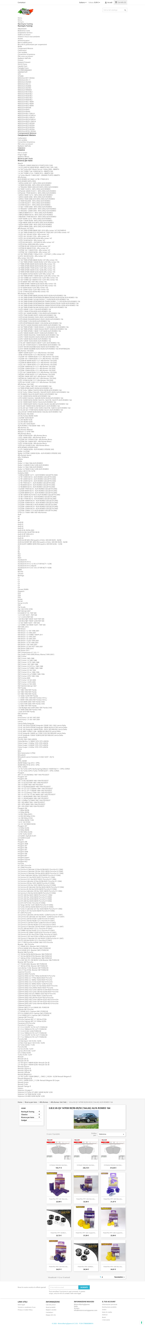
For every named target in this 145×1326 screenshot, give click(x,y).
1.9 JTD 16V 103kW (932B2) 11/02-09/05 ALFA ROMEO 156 (39, 313)
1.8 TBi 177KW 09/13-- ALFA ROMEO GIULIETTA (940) (37, 499)
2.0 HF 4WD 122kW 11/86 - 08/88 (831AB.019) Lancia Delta (39, 731)
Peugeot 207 (22, 826)
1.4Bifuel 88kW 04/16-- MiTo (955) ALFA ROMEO (35, 215)
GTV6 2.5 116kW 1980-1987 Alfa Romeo (32, 512)
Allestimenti (22, 29)
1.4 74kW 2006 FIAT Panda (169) (29, 710)
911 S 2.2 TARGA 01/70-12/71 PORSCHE (32, 1033)
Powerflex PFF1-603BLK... (59, 1233)
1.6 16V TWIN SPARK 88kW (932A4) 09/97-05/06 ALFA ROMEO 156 (42, 295)
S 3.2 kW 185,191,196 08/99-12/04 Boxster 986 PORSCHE (38, 960)
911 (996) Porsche (24, 867)
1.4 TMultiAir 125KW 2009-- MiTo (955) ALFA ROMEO (37, 211)
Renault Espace (23, 1066)
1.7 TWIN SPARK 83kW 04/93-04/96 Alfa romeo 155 (36, 264)
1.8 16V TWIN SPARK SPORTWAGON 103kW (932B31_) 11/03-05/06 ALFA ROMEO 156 (49, 301)
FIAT (19, 605)
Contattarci (49, 1312)
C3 (19, 581)
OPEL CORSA (22, 767)
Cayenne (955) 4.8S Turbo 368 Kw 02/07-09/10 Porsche (38, 999)
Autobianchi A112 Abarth (27, 566)
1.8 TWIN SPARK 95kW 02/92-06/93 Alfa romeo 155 (36, 272)
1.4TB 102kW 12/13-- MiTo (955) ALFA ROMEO (34, 219)
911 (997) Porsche (24, 913)
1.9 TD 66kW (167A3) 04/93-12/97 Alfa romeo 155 (36, 274)
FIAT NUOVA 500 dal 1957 (27, 686)
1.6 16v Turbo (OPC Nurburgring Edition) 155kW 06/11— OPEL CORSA (44, 769)
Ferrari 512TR (23, 603)
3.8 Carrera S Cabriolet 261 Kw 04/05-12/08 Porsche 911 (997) (40, 938)
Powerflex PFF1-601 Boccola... (58, 1199)
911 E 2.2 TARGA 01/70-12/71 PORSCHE (32, 1029)
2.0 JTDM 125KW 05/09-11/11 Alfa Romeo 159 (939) (36, 370)
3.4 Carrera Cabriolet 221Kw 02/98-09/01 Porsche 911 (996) (40, 881)
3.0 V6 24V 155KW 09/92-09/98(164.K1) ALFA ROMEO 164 (39, 406)
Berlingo (21, 575)
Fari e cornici (22, 153)
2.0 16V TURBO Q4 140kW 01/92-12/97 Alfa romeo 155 (38, 280)
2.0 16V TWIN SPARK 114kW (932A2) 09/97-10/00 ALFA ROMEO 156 (42, 329)
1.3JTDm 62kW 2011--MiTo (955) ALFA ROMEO (34, 183)
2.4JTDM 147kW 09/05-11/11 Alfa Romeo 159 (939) (36, 374)
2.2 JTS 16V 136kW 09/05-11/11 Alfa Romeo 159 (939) (37, 372)
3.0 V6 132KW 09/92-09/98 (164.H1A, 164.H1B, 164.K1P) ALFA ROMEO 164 (45, 400)
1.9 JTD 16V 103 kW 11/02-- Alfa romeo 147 (33, 236)
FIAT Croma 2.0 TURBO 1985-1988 (30, 668)
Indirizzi (105, 1315)
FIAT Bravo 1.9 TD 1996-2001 (28, 643)
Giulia (20, 461)
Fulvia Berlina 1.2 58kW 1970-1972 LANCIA (33, 741)
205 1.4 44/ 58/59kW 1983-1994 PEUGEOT (33, 781)
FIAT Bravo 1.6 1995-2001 (27, 637)
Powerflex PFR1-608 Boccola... (113, 1267)
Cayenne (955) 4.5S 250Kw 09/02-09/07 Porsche (35, 988)
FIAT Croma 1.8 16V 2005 (27, 680)
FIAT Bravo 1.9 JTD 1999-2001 (28, 641)
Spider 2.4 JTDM (23, 451)
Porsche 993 (22, 1047)
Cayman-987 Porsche (25, 1017)
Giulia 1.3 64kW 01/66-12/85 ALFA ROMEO (33, 465)
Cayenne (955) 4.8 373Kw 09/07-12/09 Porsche (35, 995)
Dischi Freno (22, 64)
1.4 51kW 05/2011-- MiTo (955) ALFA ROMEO (34, 203)
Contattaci (21, 2)
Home (23, 1108)
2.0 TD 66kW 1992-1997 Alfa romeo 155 (32, 282)
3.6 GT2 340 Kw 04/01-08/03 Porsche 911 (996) (35, 895)
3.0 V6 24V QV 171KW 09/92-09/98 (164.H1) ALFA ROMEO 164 (40, 410)
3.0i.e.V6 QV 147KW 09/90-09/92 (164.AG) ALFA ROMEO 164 (40, 412)
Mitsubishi (22, 755)
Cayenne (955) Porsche (26, 974)
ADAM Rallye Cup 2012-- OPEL (29, 763)
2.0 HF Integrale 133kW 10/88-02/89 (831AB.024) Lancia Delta (40, 735)
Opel (19, 759)
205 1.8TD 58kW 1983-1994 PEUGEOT (31, 804)
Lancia (20, 721)
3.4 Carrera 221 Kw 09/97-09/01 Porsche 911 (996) (36, 877)
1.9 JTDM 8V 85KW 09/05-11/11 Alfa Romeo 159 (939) (37, 361)
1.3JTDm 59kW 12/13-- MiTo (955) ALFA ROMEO (35, 195)
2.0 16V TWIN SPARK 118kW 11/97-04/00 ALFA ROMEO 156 (39, 331)
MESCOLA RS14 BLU (25, 92)
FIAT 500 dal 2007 (24, 611)
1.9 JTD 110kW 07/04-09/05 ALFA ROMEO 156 (34, 311)
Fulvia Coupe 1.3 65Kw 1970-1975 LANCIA (33, 747)
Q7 (19, 550)
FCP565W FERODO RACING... (113, 1165)
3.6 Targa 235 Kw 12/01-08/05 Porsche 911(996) (35, 905)
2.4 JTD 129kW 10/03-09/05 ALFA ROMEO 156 (34, 341)
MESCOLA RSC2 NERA (26, 104)
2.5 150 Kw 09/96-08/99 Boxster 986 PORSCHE (35, 954)
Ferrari (20, 601)
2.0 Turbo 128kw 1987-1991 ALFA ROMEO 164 (34, 386)
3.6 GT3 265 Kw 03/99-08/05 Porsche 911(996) (35, 899)
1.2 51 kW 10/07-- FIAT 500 (27, 615)
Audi (19, 514)
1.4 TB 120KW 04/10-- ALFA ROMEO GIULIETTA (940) (37, 479)
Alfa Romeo (22, 177)
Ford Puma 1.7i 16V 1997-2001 (29, 719)
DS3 (19, 593)
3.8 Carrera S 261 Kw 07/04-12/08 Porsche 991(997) (37, 936)
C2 (19, 579)
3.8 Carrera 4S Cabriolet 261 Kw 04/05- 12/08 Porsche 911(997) (41, 917)
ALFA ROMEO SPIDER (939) (28, 447)
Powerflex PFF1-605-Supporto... (86, 1233)
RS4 (19, 556)
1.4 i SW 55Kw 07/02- (25, 818)
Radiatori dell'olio (24, 58)
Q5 (19, 548)
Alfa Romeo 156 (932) (26, 293)
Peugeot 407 (22, 850)
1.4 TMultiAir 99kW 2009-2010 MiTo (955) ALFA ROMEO (38, 187)
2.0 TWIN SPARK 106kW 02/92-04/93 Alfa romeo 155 (37, 284)
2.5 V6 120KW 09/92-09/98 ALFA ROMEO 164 (34, 396)
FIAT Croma (22, 656)
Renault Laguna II (24, 1068)
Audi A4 (20, 538)
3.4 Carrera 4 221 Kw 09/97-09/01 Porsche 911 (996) (37, 879)
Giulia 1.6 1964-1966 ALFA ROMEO (30, 467)
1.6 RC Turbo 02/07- (25, 834)
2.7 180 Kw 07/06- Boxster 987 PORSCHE (33, 966)
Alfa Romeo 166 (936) (26, 414)
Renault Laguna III (24, 1070)
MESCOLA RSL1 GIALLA (26, 113)
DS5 (19, 597)
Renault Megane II (24, 1074)
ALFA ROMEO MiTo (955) (27, 181)
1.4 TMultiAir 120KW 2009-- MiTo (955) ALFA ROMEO (37, 209)
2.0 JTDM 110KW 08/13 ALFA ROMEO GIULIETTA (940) (37, 504)
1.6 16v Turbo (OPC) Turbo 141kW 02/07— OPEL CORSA (38, 771)
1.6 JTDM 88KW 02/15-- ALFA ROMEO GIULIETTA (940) (37, 493)
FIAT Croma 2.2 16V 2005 (27, 684)
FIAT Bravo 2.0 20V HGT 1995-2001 (30, 646)
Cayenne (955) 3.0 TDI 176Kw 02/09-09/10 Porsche (36, 976)
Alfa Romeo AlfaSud (25, 430)
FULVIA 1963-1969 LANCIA (27, 739)
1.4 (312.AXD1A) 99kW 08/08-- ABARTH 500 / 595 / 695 (37, 167)
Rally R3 (20, 840)
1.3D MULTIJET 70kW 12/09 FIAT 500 (31, 621)
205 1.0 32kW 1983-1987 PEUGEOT (30, 784)
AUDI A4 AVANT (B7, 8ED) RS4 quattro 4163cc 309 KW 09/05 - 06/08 (42, 542)
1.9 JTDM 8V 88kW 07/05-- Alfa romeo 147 (33, 248)
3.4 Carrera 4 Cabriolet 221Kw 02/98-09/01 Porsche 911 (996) (40, 869)
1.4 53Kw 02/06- (23, 828)
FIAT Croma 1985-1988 (26, 658)
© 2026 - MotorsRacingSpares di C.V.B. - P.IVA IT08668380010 (72, 1323)
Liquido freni (22, 66)
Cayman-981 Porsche (25, 1009)
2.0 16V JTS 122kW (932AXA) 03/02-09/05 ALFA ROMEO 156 (39, 325)
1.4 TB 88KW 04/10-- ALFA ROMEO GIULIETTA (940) (36, 487)
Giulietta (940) (23, 473)
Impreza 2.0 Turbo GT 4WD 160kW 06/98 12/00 (35, 1092)
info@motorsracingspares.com (85, 1310)
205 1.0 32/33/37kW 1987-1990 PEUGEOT (33, 783)
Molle (20, 46)
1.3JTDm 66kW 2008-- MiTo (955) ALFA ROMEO (35, 197)
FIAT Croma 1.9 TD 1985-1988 (28, 662)
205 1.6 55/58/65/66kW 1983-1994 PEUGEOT (34, 786)
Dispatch (21, 591)
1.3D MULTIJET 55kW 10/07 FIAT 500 (31, 619)
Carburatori (22, 50)
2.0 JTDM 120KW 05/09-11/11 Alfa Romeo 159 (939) (36, 368)
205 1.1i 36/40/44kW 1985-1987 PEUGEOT (33, 798)
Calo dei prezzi (51, 1305)
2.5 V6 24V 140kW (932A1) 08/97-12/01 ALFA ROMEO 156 (39, 343)
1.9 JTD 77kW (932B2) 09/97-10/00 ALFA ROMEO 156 (37, 315)
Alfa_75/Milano (23, 457)
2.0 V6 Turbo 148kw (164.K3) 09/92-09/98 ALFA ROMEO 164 (40, 390)
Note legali (21, 1305)
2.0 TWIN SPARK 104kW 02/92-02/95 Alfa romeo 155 (37, 286)
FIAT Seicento (23, 713)
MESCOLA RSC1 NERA (26, 102)
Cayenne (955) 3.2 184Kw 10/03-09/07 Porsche (35, 980)
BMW (20, 570)
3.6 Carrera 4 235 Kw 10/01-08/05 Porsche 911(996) (37, 885)
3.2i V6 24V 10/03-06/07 (26, 424)
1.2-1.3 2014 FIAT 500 (25, 617)
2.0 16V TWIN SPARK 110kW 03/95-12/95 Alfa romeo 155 (38, 276)
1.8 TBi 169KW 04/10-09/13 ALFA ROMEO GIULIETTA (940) (39, 495)
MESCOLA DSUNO (24, 88)
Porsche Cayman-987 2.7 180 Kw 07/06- (32, 1019)
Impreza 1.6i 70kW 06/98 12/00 (29, 1094)
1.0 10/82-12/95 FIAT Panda (28, 696)
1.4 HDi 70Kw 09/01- (25, 814)
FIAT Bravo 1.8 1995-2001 (27, 639)
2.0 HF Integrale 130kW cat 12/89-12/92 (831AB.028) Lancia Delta (42, 733)
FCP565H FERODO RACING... (59, 1165)
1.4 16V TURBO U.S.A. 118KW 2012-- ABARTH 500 (35, 173)
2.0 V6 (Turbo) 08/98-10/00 (28, 416)
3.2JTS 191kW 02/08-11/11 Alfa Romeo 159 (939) (35, 380)
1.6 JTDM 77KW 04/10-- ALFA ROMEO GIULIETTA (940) (37, 489)
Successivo (119, 1277)
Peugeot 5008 (23, 852)
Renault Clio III (23, 1061)
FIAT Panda (22, 688)
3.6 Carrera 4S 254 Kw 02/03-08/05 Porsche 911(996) (37, 889)
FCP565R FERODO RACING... (86, 1165)
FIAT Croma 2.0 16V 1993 (27, 670)
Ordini (104, 1310)
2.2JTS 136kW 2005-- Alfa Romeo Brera (32, 437)
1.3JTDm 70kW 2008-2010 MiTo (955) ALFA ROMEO (36, 199)
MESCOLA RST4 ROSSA (26, 127)
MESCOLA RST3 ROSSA (26, 125)
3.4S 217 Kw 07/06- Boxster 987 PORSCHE (33, 970)
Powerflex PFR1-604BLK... (86, 1267)
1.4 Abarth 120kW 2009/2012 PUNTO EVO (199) (35, 165)
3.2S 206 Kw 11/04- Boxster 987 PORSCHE (33, 968)
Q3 (19, 546)
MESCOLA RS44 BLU (25, 100)
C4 (19, 583)
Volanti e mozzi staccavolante (29, 36)
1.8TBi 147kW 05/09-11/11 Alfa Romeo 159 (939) (35, 355)
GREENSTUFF (22, 72)
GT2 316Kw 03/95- (24, 1053)
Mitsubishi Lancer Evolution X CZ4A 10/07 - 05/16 (36, 757)
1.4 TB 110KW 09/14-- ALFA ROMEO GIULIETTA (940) (37, 477)
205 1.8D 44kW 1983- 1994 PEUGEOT (31, 802)
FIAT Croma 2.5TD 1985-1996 (28, 676)
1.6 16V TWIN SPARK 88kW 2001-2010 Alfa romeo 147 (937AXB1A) (42, 230)
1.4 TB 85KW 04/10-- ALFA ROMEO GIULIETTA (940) (36, 485)
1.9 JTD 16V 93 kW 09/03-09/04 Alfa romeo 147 (35, 238)
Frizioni (20, 60)
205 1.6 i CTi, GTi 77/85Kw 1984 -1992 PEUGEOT (35, 788)
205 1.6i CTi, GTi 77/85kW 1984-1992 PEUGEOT (35, 790)
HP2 (19, 74)
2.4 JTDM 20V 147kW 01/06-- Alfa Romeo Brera (35, 439)
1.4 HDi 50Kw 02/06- (25, 832)
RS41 (19, 558)
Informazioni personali (109, 1304)
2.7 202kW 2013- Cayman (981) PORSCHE (33, 1011)
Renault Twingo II (24, 1086)
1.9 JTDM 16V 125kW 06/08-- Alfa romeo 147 (34, 252)
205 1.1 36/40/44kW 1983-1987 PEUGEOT (33, 796)
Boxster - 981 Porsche (26, 944)
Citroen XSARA (23, 589)
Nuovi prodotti (50, 1307)
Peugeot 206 (22, 808)
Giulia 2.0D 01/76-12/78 (26, 471)
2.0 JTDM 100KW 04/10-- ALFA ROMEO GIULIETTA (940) (38, 501)
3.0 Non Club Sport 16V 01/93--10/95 (31, 1043)
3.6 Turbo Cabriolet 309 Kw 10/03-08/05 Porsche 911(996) (39, 875)
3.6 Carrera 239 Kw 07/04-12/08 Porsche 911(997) (36, 919)
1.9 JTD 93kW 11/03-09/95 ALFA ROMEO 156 (34, 321)
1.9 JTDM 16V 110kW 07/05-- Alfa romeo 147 (34, 250)
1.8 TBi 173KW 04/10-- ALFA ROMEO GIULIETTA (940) (37, 497)
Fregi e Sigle (22, 155)
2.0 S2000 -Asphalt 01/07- (27, 836)
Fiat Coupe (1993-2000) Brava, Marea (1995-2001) (36, 654)
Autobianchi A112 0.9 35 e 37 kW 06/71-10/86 (34, 568)
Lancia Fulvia (22, 737)
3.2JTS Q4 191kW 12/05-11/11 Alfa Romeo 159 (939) (37, 382)
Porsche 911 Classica (25, 1025)
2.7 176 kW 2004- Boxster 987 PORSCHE (32, 964)
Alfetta (20, 459)
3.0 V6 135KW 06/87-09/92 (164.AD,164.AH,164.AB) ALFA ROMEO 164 (43, 404)
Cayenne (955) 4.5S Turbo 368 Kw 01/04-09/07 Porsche (38, 990)
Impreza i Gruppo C (25, 1090)
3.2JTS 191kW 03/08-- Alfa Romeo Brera (32, 443)
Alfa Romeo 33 (23, 428)
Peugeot (21, 773)
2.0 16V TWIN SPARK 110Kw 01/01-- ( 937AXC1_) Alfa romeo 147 (41, 254)
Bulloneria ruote (24, 31)
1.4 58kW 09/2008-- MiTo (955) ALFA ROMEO (34, 185)
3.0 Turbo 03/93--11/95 (26, 1045)
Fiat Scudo (21, 607)
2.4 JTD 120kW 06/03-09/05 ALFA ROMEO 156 (34, 339)
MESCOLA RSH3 (23, 109)
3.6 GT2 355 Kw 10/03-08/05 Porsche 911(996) (35, 897)
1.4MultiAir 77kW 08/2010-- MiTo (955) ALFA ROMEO (37, 217)
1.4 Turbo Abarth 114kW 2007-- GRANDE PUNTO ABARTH (39, 175)
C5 (19, 585)
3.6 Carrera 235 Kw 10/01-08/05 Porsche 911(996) (36, 883)
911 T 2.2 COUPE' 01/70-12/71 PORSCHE (32, 1035)
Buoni (104, 1317)
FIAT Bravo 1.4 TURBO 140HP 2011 (30, 635)
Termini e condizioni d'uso (26, 1307)
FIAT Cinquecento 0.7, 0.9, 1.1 (28, 652)
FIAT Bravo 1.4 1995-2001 (27, 633)
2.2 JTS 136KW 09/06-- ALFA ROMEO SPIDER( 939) (36, 449)
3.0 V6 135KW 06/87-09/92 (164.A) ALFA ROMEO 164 (37, 402)
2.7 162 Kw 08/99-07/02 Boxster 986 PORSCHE (35, 956)
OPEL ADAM (22, 761)
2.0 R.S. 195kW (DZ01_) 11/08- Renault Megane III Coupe (38, 1080)
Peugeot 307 (22, 846)
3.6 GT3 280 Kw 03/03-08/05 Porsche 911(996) (35, 901)
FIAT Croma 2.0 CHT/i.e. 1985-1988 (30, 666)
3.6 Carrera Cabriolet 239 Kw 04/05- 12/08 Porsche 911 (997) (40, 915)
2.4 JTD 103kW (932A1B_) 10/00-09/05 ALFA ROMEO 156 (38, 335)
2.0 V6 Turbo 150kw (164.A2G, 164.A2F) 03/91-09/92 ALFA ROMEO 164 (43, 392)
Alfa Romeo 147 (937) (26, 228)
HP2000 (20, 76)
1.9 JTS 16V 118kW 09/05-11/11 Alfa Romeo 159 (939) (37, 364)
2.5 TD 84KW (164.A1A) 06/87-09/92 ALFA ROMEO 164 (37, 394)
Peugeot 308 (22, 848)
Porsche (21, 863)
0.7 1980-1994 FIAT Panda (27, 690)
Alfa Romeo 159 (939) (26, 351)
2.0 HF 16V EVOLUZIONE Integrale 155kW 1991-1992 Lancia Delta (42, 725)
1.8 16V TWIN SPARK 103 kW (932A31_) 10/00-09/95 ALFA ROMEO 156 (43, 299)
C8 (19, 587)
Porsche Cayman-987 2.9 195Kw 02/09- (32, 1021)
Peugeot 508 (22, 854)
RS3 (19, 554)
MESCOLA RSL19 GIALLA (27, 115)
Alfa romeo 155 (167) (25, 258)
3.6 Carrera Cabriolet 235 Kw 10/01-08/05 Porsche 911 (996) (40, 891)
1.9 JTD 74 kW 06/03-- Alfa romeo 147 (31, 240)
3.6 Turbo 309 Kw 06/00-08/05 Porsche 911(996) (35, 907)
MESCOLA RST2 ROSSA (26, 123)
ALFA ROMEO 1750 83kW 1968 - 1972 (31, 426)
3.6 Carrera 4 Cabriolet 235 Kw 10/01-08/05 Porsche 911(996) (40, 871)
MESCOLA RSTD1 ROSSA (27, 131)
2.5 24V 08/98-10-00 (25, 420)
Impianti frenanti (24, 62)
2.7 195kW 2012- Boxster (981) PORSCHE (33, 946)
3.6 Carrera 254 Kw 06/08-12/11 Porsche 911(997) (36, 921)
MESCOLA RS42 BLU (25, 98)
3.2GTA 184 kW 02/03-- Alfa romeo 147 (32, 256)
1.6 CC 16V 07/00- (24, 822)
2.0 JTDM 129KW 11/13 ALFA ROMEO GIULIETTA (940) (37, 510)
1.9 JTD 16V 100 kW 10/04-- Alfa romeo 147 (33, 234)
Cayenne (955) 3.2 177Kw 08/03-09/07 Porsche (35, 978)
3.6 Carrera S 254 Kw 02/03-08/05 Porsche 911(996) (37, 893)
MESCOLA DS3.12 (24, 84)
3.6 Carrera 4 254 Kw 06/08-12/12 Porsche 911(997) (37, 925)
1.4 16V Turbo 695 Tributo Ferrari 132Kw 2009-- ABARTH (38, 169)
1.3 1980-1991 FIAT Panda (27, 706)
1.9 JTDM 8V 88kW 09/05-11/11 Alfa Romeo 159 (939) (37, 362)
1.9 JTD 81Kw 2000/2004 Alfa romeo (31, 244)
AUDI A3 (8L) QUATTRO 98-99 (28, 532)
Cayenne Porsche (24, 972)
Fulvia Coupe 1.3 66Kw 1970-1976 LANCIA (33, 743)
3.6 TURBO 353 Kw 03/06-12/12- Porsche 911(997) (36, 930)
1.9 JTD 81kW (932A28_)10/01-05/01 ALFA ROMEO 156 (37, 317)
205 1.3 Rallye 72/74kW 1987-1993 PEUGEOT (34, 800)
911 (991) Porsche (24, 865)
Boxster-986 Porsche (25, 952)
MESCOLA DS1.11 (24, 80)
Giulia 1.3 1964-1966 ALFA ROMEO (30, 463)
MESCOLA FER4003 (25, 90)
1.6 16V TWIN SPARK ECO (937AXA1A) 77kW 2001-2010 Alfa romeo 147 (44, 232)
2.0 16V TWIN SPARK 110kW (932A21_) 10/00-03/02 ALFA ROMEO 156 (43, 327)
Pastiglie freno (23, 68)
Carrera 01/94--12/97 (25, 1049)
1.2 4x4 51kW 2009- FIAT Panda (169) (31, 704)
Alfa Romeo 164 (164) (26, 384)
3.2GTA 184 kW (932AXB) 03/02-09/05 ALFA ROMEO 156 (38, 347)
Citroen (20, 573)
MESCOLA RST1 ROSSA (26, 78)
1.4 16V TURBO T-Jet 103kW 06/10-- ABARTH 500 (35, 171)
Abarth (20, 163)
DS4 (19, 595)
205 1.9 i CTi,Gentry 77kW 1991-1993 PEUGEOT (35, 792)
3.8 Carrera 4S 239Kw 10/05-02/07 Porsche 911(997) (37, 932)
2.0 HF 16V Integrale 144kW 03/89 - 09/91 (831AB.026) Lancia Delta (42, 729)
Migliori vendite (51, 1310)
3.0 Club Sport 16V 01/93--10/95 (29, 1041)
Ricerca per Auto (27, 1117)
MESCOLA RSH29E (24, 107)
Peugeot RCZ (22, 861)
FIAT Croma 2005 (24, 678)
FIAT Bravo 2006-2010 (26, 648)
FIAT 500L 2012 (23, 627)
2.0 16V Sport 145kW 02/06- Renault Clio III (33, 1065)
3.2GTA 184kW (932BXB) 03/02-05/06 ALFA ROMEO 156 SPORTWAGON (44, 349)
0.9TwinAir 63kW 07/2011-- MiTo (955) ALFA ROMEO (37, 191)
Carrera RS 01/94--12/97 (27, 1051)
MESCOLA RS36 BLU (25, 96)
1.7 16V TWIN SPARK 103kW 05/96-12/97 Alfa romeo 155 (38, 262)
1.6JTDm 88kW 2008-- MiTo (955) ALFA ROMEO (35, 226)
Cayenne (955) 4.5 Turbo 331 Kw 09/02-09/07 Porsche (38, 986)
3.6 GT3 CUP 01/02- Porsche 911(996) (31, 903)
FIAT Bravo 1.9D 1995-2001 (27, 644)
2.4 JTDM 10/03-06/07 (26, 418)
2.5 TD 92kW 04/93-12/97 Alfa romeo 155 (33, 288)
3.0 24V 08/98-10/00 (25, 422)
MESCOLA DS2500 (24, 82)
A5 (19, 516)
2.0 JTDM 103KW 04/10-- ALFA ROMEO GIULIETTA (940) (38, 502)
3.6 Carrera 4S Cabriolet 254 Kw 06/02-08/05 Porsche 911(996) (41, 887)
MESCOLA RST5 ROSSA (26, 129)
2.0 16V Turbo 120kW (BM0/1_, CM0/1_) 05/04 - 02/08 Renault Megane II (44, 1076)
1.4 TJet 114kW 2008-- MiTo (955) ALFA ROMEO (35, 207)
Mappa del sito (51, 1315)
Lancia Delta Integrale (26, 723)
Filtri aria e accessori (25, 56)
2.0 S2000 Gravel (24, 838)
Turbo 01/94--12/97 (25, 1055)
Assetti (20, 38)
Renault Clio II (23, 1059)
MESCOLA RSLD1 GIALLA (27, 121)
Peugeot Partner (24, 859)
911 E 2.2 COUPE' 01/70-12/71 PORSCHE (32, 1027)
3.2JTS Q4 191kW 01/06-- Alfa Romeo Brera (33, 445)
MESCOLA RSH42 (24, 111)
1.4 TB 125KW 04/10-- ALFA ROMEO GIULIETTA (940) (37, 481)
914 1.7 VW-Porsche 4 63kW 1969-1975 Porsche (35, 942)
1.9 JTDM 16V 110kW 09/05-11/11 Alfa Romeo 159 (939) (38, 359)
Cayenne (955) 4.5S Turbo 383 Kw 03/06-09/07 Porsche (38, 992)
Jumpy (20, 599)
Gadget (24, 1120)
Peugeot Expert (23, 857)
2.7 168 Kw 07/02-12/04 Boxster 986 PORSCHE (35, 958)
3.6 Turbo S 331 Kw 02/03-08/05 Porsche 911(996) (36, 911)
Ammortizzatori (23, 40)
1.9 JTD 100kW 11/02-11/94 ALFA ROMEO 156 (34, 309)
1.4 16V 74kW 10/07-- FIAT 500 (29, 623)
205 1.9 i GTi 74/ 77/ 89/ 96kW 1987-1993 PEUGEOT (36, 794)
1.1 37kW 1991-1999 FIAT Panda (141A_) (32, 698)
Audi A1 (20, 524)
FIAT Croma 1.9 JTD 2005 (27, 682)
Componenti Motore (25, 48)
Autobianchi (22, 560)
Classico (24, 1115)
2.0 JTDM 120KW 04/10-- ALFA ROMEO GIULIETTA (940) (38, 506)
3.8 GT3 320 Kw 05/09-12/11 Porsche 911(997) (35, 940)
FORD (20, 715)
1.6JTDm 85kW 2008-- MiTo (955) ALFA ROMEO (35, 224)
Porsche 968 (22, 1039)
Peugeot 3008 (23, 844)
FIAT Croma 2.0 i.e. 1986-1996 (28, 672)
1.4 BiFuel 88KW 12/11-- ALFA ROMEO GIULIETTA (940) (38, 475)
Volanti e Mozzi (23, 156)
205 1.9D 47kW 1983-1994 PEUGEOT (31, 806)
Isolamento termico (25, 33)
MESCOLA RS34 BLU (25, 94)
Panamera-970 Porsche (26, 1023)
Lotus (20, 749)
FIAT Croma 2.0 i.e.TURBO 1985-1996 (31, 674)
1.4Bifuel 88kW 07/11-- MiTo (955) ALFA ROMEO (35, 213)
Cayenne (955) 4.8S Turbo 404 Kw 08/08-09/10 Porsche (38, 1003)
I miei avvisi (106, 1320)
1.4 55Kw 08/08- (23, 830)
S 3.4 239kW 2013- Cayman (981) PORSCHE (33, 1015)
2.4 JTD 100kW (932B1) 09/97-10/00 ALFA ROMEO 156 (37, 333)
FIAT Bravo (22, 629)
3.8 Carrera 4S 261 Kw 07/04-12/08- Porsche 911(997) (37, 934)
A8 (19, 520)
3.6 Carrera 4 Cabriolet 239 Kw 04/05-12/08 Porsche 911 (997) (40, 926)
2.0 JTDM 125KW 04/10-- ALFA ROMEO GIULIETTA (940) (38, 508)
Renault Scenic (23, 1082)
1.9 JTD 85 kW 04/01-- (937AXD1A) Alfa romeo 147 (36, 242)
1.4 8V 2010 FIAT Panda (26, 712)
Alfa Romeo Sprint (24, 455)
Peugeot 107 (22, 777)
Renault (20, 1057)
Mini (19, 751)
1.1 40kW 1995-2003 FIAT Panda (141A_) (32, 700)
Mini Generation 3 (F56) (26, 753)
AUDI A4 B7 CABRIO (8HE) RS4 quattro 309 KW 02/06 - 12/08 (40, 544)
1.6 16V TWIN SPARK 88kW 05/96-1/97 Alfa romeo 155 (38, 260)
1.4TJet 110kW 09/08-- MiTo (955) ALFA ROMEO (35, 220)
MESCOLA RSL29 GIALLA (27, 119)
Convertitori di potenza (26, 54)
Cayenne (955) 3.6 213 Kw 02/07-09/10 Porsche (35, 982)
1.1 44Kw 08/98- (23, 810)
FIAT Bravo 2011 (23, 650)
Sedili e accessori (24, 35)
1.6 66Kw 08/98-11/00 (26, 820)
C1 (19, 577)
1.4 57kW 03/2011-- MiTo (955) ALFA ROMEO (34, 205)
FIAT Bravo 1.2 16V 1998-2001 (28, 631)
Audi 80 (20, 522)
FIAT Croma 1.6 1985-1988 (27, 660)
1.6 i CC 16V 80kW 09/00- (27, 824)
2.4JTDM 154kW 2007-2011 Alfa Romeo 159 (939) (36, 376)
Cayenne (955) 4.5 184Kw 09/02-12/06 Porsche (35, 984)
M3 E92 (20, 572)
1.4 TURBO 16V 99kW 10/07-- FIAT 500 (31, 625)
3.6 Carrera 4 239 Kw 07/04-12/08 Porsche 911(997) (37, 923)
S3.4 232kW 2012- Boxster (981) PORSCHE (33, 950)
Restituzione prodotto (109, 1307)
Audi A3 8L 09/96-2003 (26, 530)
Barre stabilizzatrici (25, 42)
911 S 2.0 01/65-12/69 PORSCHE (29, 1031)
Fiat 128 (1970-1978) (25, 609)
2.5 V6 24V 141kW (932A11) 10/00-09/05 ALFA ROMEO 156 (39, 345)
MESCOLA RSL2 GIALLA (26, 117)
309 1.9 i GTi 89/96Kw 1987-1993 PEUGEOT (33, 775)
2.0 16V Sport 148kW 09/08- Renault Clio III (33, 1063)
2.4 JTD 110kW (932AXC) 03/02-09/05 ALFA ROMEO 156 (38, 337)
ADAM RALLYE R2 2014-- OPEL (29, 765)
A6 (19, 518)
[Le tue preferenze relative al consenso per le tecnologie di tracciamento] (141, 1322)
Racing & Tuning (27, 1112)
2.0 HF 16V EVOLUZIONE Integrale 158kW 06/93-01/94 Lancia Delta (42, 727)
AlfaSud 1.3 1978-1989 (26, 431)
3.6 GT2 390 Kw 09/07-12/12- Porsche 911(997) (35, 928)
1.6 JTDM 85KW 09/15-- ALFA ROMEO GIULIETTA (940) (37, 491)
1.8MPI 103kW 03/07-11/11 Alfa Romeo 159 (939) (36, 353)
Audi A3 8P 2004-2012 (26, 534)
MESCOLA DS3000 (24, 86)
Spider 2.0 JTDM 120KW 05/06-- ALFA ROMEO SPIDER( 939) (39, 453)
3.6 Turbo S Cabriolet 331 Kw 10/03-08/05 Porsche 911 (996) (40, 909)
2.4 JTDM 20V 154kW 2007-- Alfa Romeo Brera (34, 441)
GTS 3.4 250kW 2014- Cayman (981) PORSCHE (34, 1013)
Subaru (20, 1088)
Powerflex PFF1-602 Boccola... (86, 1199)
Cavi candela (22, 52)
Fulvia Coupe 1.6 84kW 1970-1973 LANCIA (33, 745)
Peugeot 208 (22, 842)
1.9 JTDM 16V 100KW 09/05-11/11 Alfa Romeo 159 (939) (38, 357)
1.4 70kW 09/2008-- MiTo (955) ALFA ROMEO (34, 201)
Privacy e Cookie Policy (25, 1310)
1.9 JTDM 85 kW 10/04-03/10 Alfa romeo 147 (34, 246)
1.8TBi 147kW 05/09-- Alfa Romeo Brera (32, 435)
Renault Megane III (25, 1078)
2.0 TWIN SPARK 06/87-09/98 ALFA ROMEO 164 (35, 388)
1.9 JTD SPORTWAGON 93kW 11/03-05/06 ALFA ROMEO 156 (40, 323)
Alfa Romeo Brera (24, 433)
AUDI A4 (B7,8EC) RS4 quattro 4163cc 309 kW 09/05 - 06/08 (39, 540)
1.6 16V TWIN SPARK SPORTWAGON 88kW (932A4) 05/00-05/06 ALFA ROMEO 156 (48, 297)
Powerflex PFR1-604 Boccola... (58, 1267)
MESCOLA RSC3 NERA (26, 106)
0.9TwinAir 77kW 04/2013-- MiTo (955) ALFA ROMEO (37, 193)
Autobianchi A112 (24, 562)
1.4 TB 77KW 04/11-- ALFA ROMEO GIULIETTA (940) (36, 483)
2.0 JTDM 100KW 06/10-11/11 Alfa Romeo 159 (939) (36, 366)
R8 (19, 552)
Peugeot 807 (22, 855)
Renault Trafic (23, 1084)
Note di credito (107, 1312)
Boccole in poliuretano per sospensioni (32, 44)
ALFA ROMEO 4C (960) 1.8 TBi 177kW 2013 (33, 179)
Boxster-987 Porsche (25, 962)
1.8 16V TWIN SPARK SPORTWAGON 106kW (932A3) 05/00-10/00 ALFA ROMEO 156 (48, 303)
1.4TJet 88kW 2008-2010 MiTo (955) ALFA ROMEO (36, 222)
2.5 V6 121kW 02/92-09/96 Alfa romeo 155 (33, 291)
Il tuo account (108, 1302)
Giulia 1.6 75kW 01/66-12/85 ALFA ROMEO (33, 469)
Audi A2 (20, 526)
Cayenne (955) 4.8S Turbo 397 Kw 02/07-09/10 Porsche (38, 1001)
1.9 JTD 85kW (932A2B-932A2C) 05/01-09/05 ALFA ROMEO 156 (40, 319)
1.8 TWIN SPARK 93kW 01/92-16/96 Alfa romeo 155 (36, 270)
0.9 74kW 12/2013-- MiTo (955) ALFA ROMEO (34, 189)
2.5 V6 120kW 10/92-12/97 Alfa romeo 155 (33, 290)
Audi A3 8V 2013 (24, 536)
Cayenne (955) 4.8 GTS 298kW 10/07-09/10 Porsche (37, 994)
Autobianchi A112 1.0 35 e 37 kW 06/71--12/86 (35, 564)
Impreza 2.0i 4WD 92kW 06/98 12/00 (31, 1096)
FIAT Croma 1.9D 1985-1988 (28, 664)
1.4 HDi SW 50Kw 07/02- (26, 816)
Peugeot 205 (22, 779)
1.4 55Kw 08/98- (23, 812)
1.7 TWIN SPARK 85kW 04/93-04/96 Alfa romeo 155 (36, 266)
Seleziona (112, 1134)
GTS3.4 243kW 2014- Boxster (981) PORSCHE (34, 948)
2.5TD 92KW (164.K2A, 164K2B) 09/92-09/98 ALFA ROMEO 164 (40, 398)
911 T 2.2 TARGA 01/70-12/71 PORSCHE (32, 1037)
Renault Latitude (24, 1072)
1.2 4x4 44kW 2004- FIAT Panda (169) (31, 702)
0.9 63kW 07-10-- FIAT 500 (27, 613)
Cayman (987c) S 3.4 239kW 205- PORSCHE (33, 1007)
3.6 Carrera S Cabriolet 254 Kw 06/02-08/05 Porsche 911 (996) (40, 873)
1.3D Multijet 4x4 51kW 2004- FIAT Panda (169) (35, 708)
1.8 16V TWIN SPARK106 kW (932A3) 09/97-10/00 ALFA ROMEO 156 (42, 307)
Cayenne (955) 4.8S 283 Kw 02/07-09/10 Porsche (35, 997)
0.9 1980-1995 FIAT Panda (27, 694)
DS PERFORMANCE (25, 70)
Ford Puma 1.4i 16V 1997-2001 (29, 717)
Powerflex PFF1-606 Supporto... (113, 1233)
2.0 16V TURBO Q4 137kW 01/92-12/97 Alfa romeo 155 (38, 278)
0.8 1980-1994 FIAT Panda (27, 692)
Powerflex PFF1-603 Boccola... (113, 1199)
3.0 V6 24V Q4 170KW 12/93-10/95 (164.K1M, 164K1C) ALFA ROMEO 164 (44, 408)
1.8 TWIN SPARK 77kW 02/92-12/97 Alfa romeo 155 (36, 268)
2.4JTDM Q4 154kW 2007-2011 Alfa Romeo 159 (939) (37, 378)
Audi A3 (20, 528)
